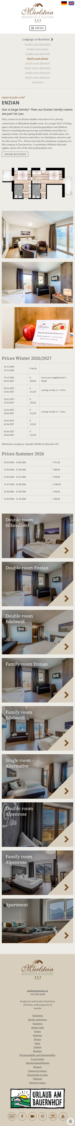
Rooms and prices (37, 1019)
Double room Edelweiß (37, 53)
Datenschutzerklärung (37, 1063)
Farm (37, 1043)
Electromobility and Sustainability (37, 1055)
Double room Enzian (37, 49)
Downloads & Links (37, 1075)
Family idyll (37, 1027)
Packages (38, 1023)
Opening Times (37, 1082)
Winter (37, 1039)
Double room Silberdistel (37, 44)
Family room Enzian (37, 58)
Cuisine (37, 1047)
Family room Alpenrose (37, 77)
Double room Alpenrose (37, 72)
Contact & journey (37, 1071)
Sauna (37, 1031)
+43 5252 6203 (37, 994)
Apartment (37, 82)
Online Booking (15, 154)
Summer (37, 1035)
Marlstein (37, 1015)
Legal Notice (37, 1059)
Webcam (37, 1078)
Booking (37, 1051)
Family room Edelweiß (37, 63)
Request (37, 1067)
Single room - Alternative (37, 67)
